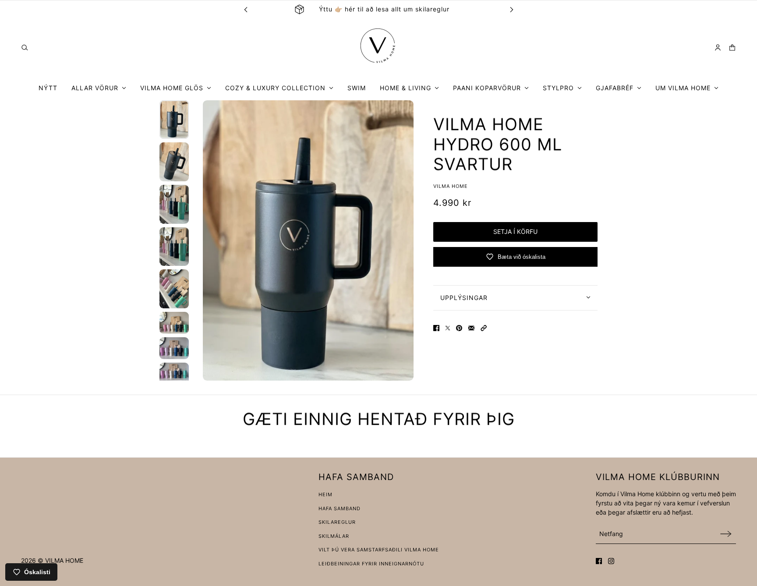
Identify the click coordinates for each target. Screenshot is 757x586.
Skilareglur (337, 522)
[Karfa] (732, 47)
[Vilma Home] (378, 47)
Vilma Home (450, 186)
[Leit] (24, 47)
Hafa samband (339, 508)
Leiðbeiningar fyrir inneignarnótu (371, 564)
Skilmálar (333, 536)
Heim (325, 494)
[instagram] (611, 561)
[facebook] (599, 561)
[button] (483, 328)
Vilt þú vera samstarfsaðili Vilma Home (378, 550)
